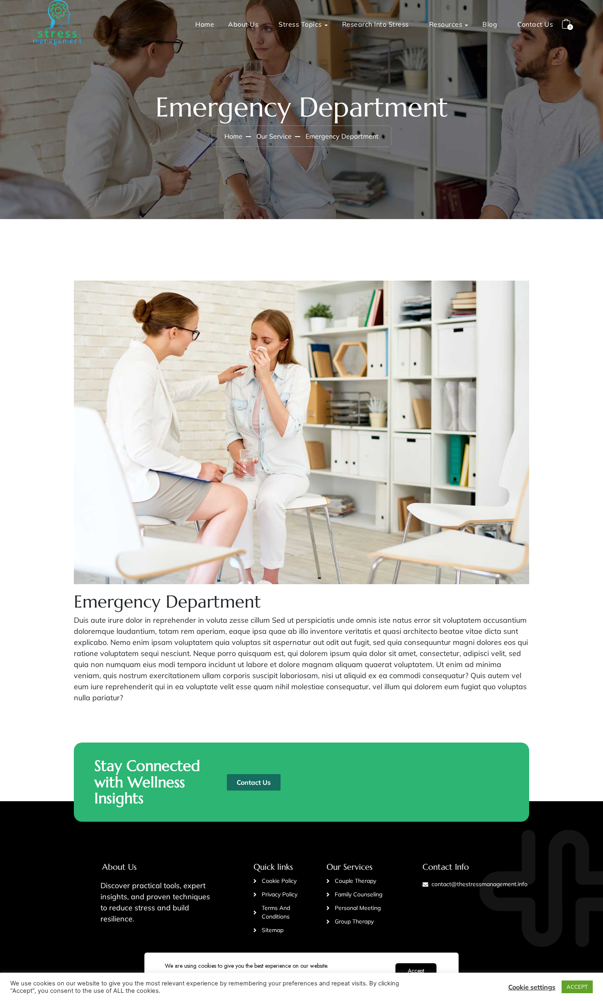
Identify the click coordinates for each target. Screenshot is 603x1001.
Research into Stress (375, 24)
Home (204, 24)
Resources (446, 24)
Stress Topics (300, 24)
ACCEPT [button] (577, 986)
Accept (416, 971)
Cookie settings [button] (531, 987)
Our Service (274, 136)
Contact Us (535, 24)
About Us (243, 24)
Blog (489, 24)
